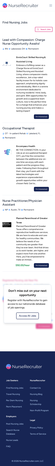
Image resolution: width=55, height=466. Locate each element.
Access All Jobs (27, 315)
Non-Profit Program (39, 410)
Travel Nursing (13, 394)
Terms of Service (38, 434)
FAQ (8, 446)
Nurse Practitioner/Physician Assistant (22, 202)
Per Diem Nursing (14, 400)
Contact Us (35, 388)
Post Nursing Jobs (15, 424)
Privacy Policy (36, 427)
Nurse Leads (12, 440)
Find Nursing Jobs (14, 388)
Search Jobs (45, 29)
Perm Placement (14, 406)
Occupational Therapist (18, 128)
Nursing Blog (36, 394)
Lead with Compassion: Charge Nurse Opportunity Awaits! (23, 41)
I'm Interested (41, 117)
